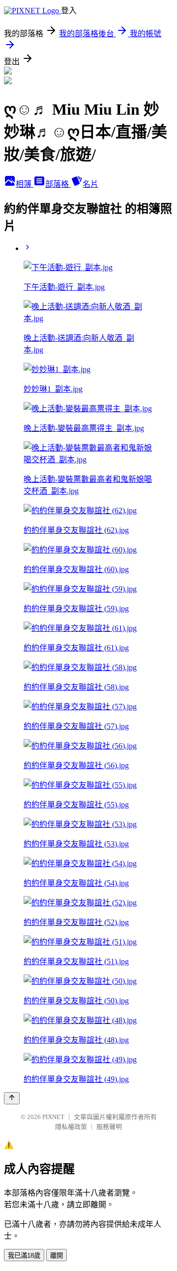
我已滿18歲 (24, 1255)
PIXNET (53, 1117)
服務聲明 (109, 1126)
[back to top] (12, 1098)
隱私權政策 (71, 1126)
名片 (90, 184)
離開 (56, 1255)
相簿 (24, 184)
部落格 (58, 184)
